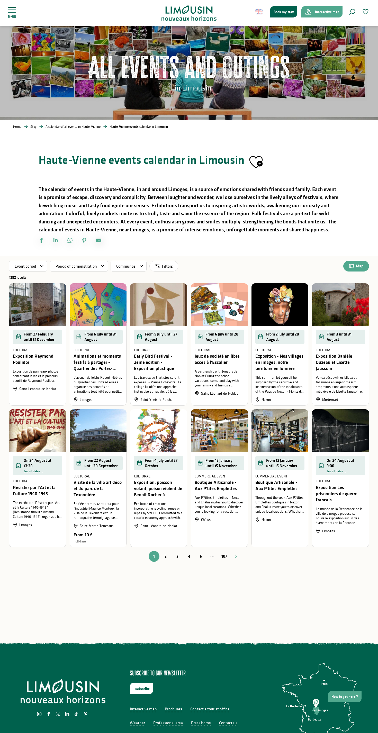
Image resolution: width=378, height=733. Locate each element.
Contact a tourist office (210, 708)
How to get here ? (344, 696)
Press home (201, 722)
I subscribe (141, 688)
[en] (259, 12)
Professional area (168, 722)
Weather (137, 722)
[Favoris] (366, 12)
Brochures (173, 708)
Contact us (228, 722)
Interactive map (143, 708)
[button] (352, 11)
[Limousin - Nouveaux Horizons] (189, 13)
